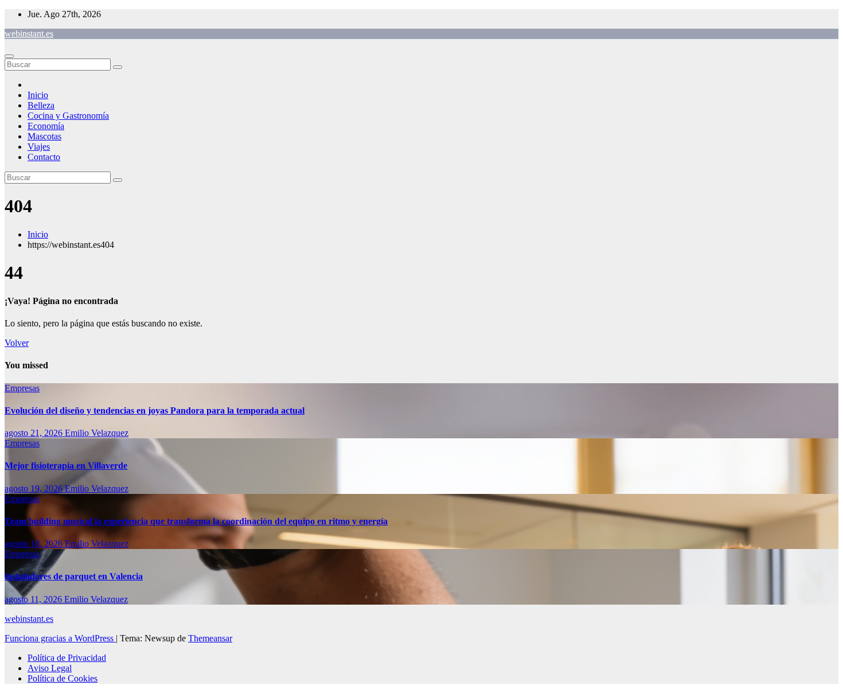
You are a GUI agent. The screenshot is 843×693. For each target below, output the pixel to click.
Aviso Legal (50, 668)
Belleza (41, 105)
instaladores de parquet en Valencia (74, 576)
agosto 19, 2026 (35, 488)
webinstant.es (29, 33)
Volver (17, 343)
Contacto (44, 157)
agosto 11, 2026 (34, 599)
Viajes (39, 146)
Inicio (38, 95)
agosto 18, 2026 (35, 543)
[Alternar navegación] (9, 56)
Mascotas (44, 136)
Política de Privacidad (67, 658)
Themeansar (210, 638)
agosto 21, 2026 (35, 433)
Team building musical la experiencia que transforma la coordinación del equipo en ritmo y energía (196, 521)
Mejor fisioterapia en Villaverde (66, 465)
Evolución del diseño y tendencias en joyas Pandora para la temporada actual (155, 410)
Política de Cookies (62, 678)
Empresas (22, 388)
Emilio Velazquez (96, 433)
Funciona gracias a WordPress (60, 638)
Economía (46, 126)
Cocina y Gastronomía (68, 115)
